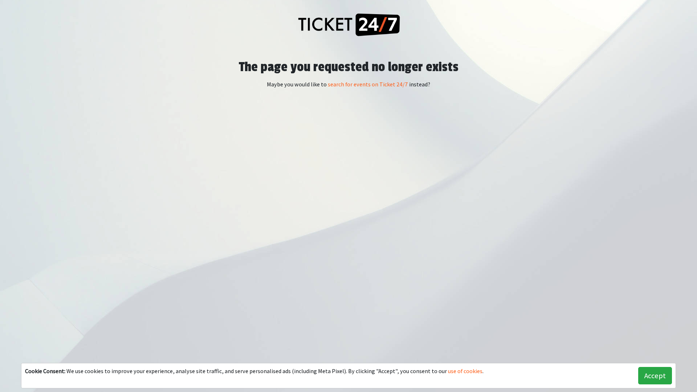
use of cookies (465, 371)
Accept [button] (655, 375)
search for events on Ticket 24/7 (368, 84)
